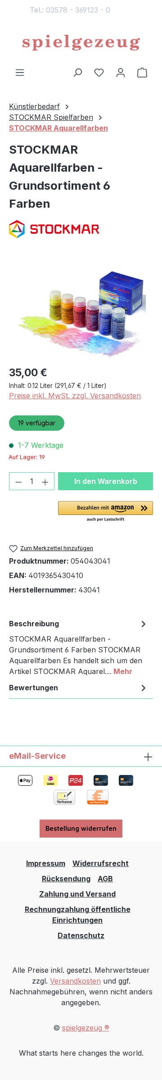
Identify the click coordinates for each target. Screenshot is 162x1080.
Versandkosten (75, 980)
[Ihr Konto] (120, 72)
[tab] (78, 647)
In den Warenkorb (105, 481)
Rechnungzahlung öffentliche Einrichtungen (77, 915)
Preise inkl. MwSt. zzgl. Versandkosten (75, 395)
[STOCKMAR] (81, 229)
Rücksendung (66, 878)
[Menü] (20, 72)
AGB (105, 878)
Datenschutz (81, 935)
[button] (105, 512)
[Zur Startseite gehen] (81, 43)
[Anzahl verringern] (18, 481)
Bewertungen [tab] (33, 687)
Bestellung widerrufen (81, 828)
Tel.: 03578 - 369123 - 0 (70, 9)
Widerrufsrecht (100, 863)
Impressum (45, 863)
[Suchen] (77, 72)
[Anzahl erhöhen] (45, 481)
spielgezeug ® (85, 1027)
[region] (81, 307)
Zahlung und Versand (77, 893)
